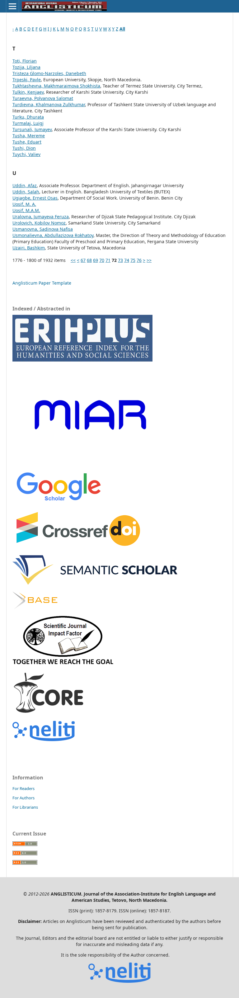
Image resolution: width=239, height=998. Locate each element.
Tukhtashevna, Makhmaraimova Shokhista (56, 86)
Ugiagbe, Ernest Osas (35, 198)
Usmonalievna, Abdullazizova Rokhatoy (52, 235)
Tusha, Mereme (28, 136)
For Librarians (25, 807)
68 (89, 260)
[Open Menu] (12, 6)
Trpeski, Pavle (26, 80)
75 (132, 260)
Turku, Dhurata (28, 117)
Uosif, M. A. (24, 204)
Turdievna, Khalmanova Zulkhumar (48, 104)
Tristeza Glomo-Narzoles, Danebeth (49, 73)
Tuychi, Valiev (26, 154)
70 (101, 260)
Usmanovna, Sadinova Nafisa (42, 229)
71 (107, 260)
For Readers (23, 788)
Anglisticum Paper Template (41, 283)
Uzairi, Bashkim (28, 248)
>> (149, 260)
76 (139, 260)
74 (126, 260)
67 (83, 260)
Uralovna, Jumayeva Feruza (40, 217)
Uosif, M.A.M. (26, 210)
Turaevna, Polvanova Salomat (42, 98)
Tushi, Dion (24, 148)
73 (120, 260)
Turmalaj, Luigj (28, 123)
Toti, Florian (24, 61)
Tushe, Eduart (26, 142)
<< (73, 260)
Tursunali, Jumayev (32, 129)
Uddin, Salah (25, 192)
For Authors (23, 798)
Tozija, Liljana (26, 67)
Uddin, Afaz (24, 185)
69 (95, 260)
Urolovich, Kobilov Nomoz (39, 223)
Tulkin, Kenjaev (28, 92)
